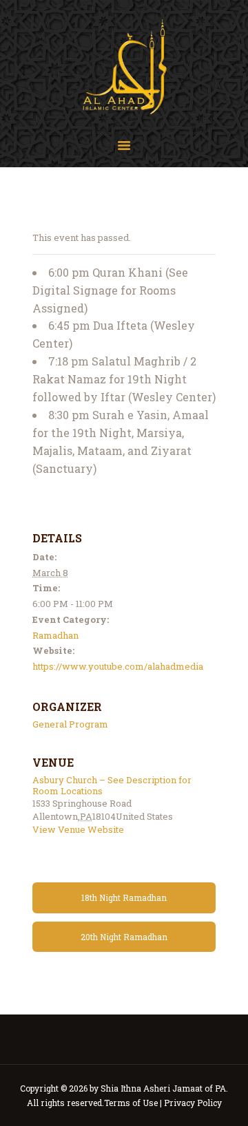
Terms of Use (131, 1102)
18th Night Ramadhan (124, 897)
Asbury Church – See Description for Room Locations (112, 785)
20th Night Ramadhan (124, 936)
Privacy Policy (193, 1102)
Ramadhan (55, 635)
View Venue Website (78, 829)
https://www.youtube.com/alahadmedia (117, 666)
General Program (70, 724)
